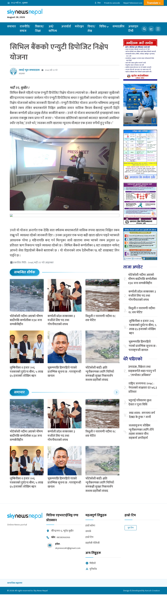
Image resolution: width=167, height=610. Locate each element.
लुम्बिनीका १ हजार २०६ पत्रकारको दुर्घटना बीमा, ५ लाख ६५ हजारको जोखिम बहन (26, 371)
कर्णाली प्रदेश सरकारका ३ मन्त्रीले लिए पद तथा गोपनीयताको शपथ (61, 320)
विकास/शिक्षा (39, 28)
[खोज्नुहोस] (144, 29)
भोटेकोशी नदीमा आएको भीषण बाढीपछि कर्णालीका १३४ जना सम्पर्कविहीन (26, 320)
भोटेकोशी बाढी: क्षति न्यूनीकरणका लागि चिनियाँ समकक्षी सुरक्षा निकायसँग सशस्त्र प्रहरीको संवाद (99, 374)
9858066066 (63, 537)
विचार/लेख (91, 28)
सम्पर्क (88, 531)
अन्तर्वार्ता (66, 26)
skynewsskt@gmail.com (67, 548)
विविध (102, 26)
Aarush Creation (152, 590)
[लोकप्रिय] (151, 29)
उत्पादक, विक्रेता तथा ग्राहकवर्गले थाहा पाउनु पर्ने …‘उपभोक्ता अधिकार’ (142, 371)
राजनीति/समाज (25, 28)
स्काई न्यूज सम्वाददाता (29, 70)
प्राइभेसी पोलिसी (92, 543)
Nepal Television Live (132, 3)
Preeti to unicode (112, 3)
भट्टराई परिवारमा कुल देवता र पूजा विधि (140, 403)
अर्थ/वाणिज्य (53, 28)
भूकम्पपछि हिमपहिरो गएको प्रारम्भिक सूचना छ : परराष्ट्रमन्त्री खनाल (64, 371)
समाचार (11, 26)
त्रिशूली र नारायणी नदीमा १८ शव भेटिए (100, 318)
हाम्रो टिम (89, 537)
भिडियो (93, 563)
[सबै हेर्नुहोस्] (116, 392)
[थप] (158, 29)
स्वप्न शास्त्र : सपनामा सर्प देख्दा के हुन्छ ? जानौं (142, 415)
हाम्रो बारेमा (90, 526)
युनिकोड (93, 569)
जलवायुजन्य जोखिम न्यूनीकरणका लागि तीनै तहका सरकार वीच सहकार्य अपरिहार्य (141, 432)
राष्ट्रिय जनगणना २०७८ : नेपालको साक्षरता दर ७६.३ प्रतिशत (143, 388)
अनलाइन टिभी (133, 28)
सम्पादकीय (118, 26)
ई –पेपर (98, 3)
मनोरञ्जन (79, 26)
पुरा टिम (131, 527)
